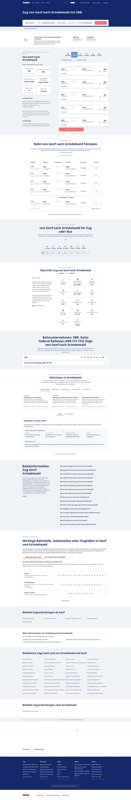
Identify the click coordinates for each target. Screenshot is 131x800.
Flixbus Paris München (46, 774)
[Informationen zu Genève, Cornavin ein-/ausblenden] (106, 594)
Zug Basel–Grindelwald (29, 686)
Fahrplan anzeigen (29, 92)
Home (24, 719)
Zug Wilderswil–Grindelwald (30, 711)
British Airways (61, 769)
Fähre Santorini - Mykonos (82, 764)
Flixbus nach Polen (45, 764)
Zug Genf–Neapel (92, 673)
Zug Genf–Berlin (27, 659)
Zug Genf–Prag (48, 676)
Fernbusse (43, 761)
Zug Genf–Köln (70, 666)
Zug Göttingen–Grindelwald (95, 693)
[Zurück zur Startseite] (27, 3)
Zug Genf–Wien (48, 669)
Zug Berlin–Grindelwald (72, 676)
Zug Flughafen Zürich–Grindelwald (97, 686)
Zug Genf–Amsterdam (28, 673)
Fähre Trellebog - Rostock (82, 771)
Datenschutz (65, 795)
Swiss (59, 772)
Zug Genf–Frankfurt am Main (52, 663)
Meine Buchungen (84, 2)
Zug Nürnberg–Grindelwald (95, 683)
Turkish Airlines (61, 767)
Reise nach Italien (97, 774)
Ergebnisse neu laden (64, 155)
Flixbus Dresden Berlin (46, 772)
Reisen (94, 761)
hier (81, 214)
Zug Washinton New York (30, 767)
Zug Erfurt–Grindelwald (29, 693)
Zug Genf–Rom (91, 663)
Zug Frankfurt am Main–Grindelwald (54, 680)
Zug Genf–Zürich (49, 673)
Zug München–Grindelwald (95, 676)
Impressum (40, 795)
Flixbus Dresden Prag (46, 769)
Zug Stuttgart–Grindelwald (73, 680)
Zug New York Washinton (30, 764)
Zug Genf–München (49, 659)
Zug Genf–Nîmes (27, 622)
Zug (33, 2)
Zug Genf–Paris (70, 659)
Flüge (43, 2)
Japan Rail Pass (96, 764)
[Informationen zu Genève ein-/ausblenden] (106, 575)
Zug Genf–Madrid (27, 669)
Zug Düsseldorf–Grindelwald (52, 683)
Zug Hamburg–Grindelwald (30, 680)
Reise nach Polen (97, 772)
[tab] (66, 59)
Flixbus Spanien (44, 767)
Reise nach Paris (96, 769)
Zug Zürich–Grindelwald (72, 683)
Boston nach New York (29, 769)
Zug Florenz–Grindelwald (29, 683)
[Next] (105, 54)
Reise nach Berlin (97, 767)
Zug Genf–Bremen (92, 618)
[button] (62, 23)
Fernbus (38, 2)
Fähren (48, 2)
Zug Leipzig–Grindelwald (73, 686)
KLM (58, 774)
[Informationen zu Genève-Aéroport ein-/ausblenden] (106, 585)
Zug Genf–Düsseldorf (93, 669)
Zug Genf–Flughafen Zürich (73, 618)
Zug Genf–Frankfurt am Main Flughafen (77, 663)
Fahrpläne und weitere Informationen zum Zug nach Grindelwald (41, 642)
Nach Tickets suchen (29, 73)
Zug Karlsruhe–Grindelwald (73, 690)
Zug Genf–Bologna (27, 676)
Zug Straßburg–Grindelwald (52, 686)
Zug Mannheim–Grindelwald (30, 690)
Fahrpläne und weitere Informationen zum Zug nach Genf (82, 639)
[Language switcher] (73, 3)
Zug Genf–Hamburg (28, 618)
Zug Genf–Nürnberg (71, 673)
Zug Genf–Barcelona (50, 618)
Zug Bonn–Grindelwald (50, 693)
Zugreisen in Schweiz (38, 719)
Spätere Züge (95, 208)
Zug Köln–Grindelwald (93, 680)
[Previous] (42, 247)
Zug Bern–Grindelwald (93, 690)
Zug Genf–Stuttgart (28, 666)
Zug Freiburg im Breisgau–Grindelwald (55, 690)
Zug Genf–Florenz (71, 669)
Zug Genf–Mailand (49, 666)
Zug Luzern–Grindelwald (73, 693)
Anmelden (106, 2)
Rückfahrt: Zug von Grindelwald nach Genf (35, 639)
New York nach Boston (29, 772)
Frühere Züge (35, 208)
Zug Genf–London (27, 663)
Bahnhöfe (26, 774)
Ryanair (59, 764)
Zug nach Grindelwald (52, 719)
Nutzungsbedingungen (52, 795)
